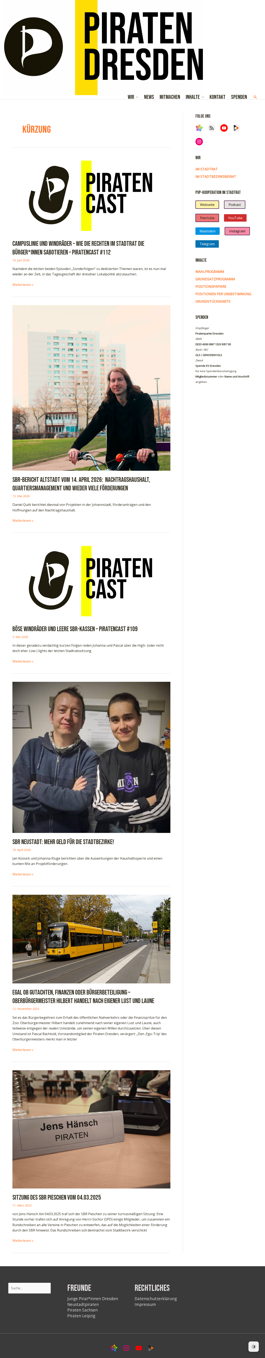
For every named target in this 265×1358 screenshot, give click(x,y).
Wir (131, 97)
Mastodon (208, 231)
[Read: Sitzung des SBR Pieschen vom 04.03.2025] (91, 1129)
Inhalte (193, 97)
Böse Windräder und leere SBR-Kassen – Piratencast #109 (75, 629)
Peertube (207, 218)
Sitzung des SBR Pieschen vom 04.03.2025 (56, 1198)
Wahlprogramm (209, 271)
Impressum (145, 1304)
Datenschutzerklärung (156, 1298)
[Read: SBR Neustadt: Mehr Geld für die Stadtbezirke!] (91, 757)
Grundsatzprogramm (215, 279)
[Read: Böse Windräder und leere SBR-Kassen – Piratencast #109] (91, 580)
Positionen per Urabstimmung (223, 294)
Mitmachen (170, 97)
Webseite (207, 204)
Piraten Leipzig (81, 1316)
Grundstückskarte (212, 301)
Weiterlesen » (23, 284)
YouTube (235, 218)
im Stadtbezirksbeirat (215, 176)
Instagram (237, 231)
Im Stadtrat (206, 169)
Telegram (207, 244)
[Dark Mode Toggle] (253, 1346)
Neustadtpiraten (83, 1304)
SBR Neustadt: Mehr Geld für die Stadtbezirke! (63, 842)
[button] (255, 97)
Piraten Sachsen (82, 1310)
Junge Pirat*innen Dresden (92, 1298)
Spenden (239, 97)
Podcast (235, 204)
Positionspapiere (210, 286)
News (149, 97)
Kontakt (217, 97)
